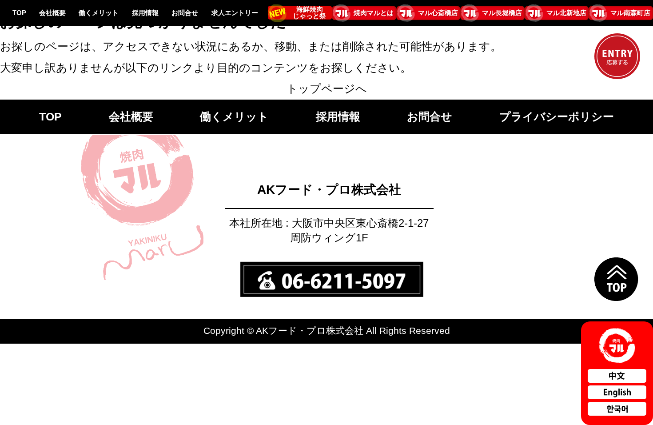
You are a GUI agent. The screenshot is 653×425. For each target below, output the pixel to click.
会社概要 (52, 12)
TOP (19, 12)
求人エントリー (234, 12)
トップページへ (327, 88)
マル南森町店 (630, 12)
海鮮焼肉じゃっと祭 (309, 13)
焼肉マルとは (374, 12)
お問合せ (184, 12)
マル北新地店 (566, 12)
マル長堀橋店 (502, 12)
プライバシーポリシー (556, 116)
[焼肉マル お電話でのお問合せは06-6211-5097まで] (332, 273)
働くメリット (99, 12)
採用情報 (145, 12)
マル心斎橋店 (438, 12)
